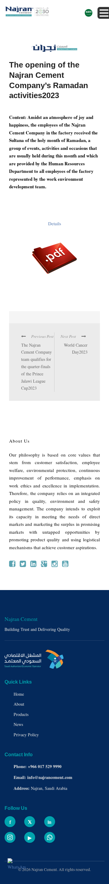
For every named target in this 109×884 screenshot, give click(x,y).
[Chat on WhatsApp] (17, 867)
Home (19, 694)
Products (21, 714)
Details (54, 223)
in (49, 821)
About (19, 704)
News (18, 724)
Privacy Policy (26, 734)
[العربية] (88, 13)
